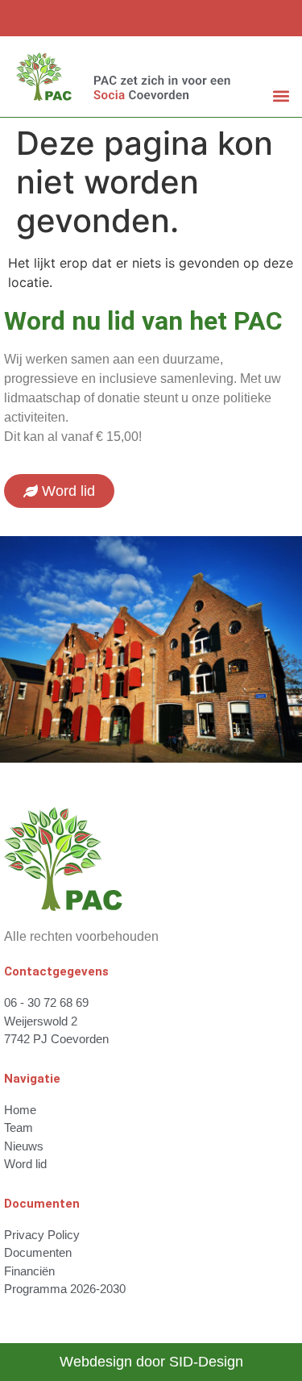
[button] (280, 95)
